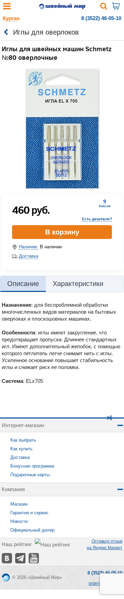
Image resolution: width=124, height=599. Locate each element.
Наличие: (28, 246)
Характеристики (78, 283)
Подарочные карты (30, 474)
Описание (23, 283)
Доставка (28, 256)
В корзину (62, 232)
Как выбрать (23, 440)
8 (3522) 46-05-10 (101, 18)
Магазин (19, 504)
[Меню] (7, 7)
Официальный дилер (32, 530)
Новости (19, 521)
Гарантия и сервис (29, 512)
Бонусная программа (32, 466)
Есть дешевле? (97, 218)
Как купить (21, 448)
